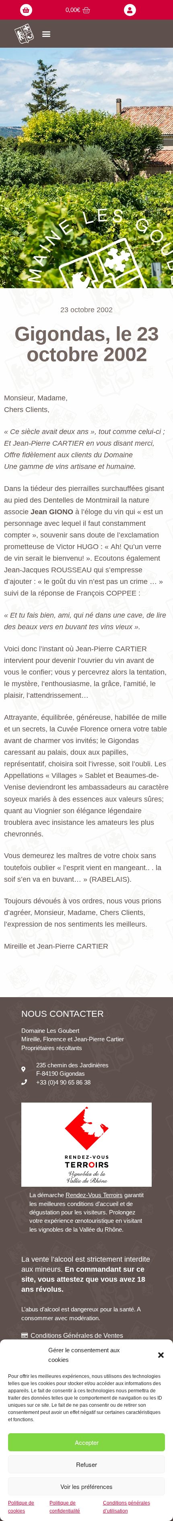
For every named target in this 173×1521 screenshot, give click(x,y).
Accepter (87, 1442)
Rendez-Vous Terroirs (94, 1195)
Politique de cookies (21, 1506)
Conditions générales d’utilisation (126, 1506)
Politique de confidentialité (64, 1506)
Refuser (86, 1464)
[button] (161, 1355)
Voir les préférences (86, 1486)
